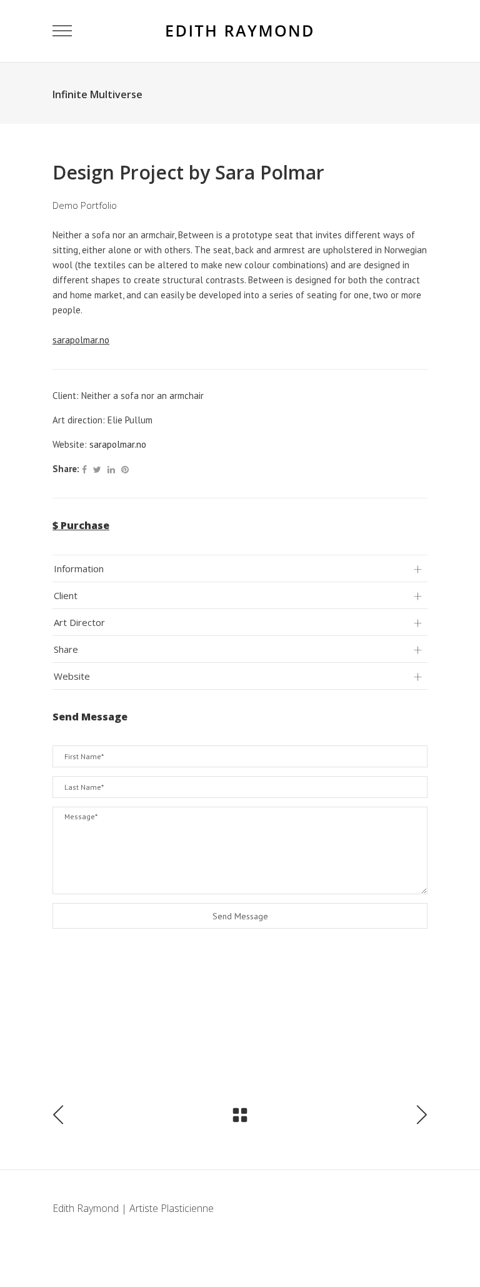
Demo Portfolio (84, 205)
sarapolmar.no (117, 444)
